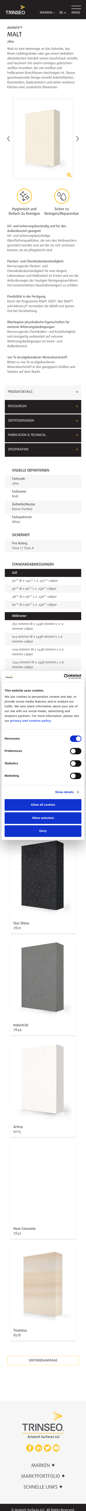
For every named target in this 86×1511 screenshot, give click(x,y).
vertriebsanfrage (43, 1360)
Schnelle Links (42, 1487)
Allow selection (43, 818)
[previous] (8, 139)
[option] (43, 139)
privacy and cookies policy (30, 721)
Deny (43, 831)
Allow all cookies (43, 804)
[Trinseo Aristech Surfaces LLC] (14, 9)
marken (43, 1465)
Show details (64, 792)
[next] (77, 138)
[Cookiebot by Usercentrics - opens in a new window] (63, 676)
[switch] (75, 751)
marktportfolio (43, 1476)
